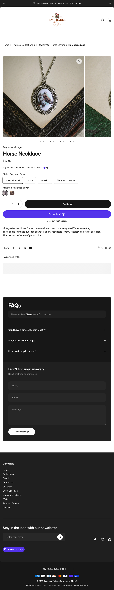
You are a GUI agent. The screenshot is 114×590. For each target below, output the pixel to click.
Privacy (6, 507)
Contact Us (8, 482)
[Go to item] (40, 141)
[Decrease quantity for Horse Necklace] (6, 204)
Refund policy (31, 585)
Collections (8, 474)
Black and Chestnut (66, 180)
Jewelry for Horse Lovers (52, 44)
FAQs (28, 314)
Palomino (45, 180)
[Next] (110, 3)
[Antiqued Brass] (12, 193)
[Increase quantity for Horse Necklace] (19, 204)
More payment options (57, 221)
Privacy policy (42, 585)
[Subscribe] (60, 537)
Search (6, 478)
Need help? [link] (106, 248)
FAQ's (5, 499)
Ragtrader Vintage (12, 147)
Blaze (30, 180)
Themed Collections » (24, 44)
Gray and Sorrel (13, 180)
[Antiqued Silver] (5, 193)
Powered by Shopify (69, 581)
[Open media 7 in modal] (79, 61)
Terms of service (54, 585)
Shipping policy (67, 585)
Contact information (81, 585)
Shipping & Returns (12, 495)
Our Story (7, 486)
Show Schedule (10, 491)
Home (6, 44)
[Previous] (4, 3)
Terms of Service (11, 503)
